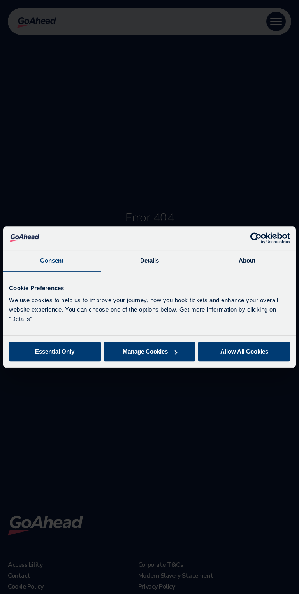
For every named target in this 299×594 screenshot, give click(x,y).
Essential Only (54, 351)
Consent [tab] (51, 260)
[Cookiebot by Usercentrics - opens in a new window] (256, 238)
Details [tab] (149, 260)
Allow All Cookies (244, 351)
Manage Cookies (145, 351)
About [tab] (247, 260)
